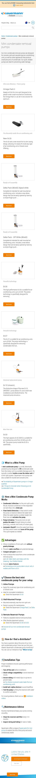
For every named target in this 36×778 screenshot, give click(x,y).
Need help (12, 774)
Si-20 (21, 594)
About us (13, 23)
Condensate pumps (11, 36)
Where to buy (27, 650)
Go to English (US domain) (20, 759)
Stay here (16, 763)
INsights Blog (5, 23)
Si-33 (27, 623)
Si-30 (6, 559)
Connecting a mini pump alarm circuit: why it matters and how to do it (18, 567)
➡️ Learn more (18, 5)
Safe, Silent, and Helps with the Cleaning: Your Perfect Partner (16, 560)
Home (3, 36)
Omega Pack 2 (24, 607)
